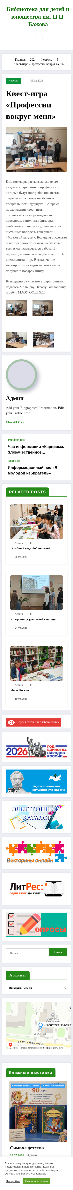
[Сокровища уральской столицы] (36, 592)
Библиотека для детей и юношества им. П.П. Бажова (38, 16)
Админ (15, 398)
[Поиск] (38, 38)
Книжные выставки (56, 1085)
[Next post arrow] (63, 469)
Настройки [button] (13, 1181)
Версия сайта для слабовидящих (37, 722)
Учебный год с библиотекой (30, 548)
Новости (13, 80)
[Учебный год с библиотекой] (36, 521)
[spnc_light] (48, 38)
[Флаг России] (36, 663)
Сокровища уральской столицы (33, 619)
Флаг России (20, 690)
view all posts (15, 422)
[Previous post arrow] (63, 446)
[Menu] (25, 39)
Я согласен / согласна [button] (36, 1181)
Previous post (17, 439)
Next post (14, 460)
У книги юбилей (12, 1085)
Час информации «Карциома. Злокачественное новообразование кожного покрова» (36, 449)
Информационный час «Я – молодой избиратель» (34, 470)
